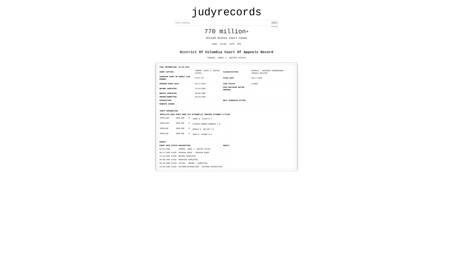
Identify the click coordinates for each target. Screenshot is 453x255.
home (214, 44)
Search (274, 23)
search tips (274, 26)
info (231, 44)
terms (223, 44)
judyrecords (226, 12)
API (239, 44)
